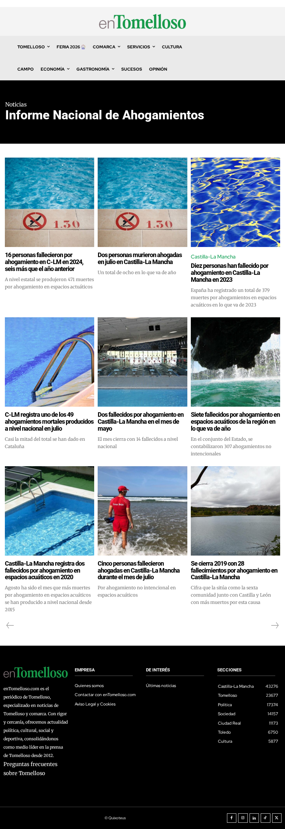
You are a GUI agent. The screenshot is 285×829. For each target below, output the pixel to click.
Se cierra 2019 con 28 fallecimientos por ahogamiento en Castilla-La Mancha (234, 570)
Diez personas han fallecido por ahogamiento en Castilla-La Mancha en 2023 (229, 272)
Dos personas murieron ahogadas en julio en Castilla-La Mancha (140, 258)
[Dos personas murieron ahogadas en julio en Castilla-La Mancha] (142, 202)
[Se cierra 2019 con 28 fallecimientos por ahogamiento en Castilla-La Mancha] (235, 511)
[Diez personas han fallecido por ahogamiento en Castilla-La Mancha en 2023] (235, 202)
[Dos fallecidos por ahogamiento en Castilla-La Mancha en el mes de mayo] (142, 362)
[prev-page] (10, 625)
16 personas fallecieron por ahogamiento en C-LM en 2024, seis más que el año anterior (44, 261)
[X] (277, 818)
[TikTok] (265, 818)
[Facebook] (232, 818)
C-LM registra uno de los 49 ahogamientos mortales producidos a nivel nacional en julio (49, 421)
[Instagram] (243, 818)
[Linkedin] (254, 818)
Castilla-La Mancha (213, 256)
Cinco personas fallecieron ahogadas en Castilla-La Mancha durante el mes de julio (139, 570)
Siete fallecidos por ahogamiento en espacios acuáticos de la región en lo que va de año (235, 421)
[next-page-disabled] (274, 625)
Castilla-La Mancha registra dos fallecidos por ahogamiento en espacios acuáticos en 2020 (44, 570)
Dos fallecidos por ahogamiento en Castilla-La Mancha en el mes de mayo (141, 421)
